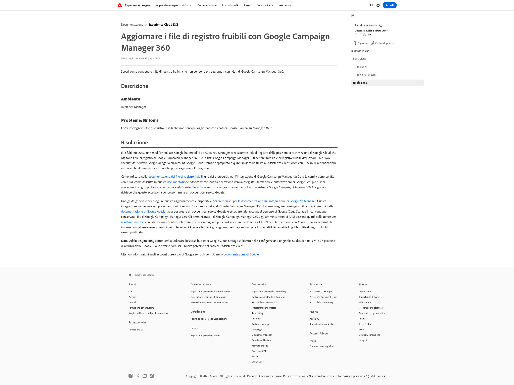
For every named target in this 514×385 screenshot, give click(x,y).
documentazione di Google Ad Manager (147, 211)
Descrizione (359, 58)
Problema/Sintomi (366, 74)
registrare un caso (132, 222)
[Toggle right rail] (352, 15)
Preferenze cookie (294, 376)
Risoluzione (360, 82)
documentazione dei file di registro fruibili (175, 176)
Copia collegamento (385, 43)
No (369, 34)
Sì (360, 34)
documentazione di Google (241, 254)
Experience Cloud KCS (163, 24)
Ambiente (361, 66)
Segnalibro (363, 43)
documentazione (178, 182)
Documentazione (132, 24)
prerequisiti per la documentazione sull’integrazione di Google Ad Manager (267, 201)
